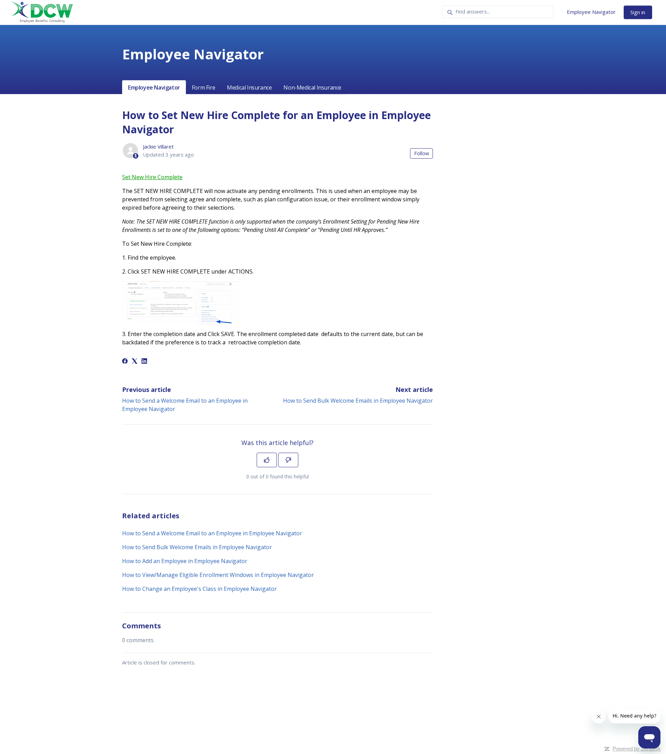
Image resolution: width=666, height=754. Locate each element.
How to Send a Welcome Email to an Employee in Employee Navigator (212, 533)
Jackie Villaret (158, 146)
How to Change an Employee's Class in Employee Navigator (199, 589)
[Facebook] (125, 362)
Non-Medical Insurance (312, 87)
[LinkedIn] (144, 362)
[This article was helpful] (267, 460)
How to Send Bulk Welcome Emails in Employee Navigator (358, 400)
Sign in (637, 12)
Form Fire (203, 87)
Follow (421, 153)
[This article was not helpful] (288, 460)
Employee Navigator (591, 11)
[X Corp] (134, 362)
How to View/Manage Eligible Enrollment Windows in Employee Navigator (218, 575)
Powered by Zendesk (637, 749)
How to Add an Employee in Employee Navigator (184, 561)
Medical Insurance (249, 87)
